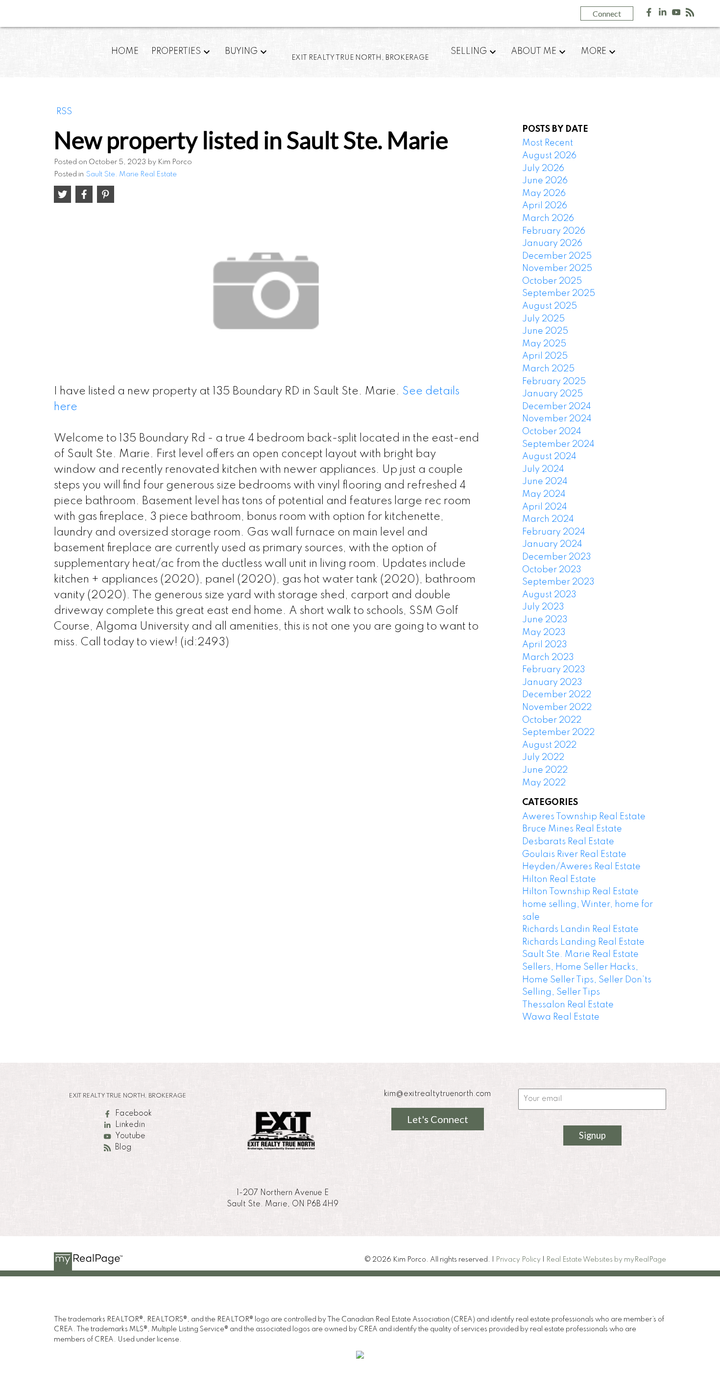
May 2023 (544, 632)
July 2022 (543, 757)
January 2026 (552, 243)
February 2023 (553, 669)
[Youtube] (676, 14)
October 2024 (551, 431)
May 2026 (544, 193)
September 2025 (558, 293)
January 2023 (552, 682)
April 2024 (544, 507)
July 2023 (543, 607)
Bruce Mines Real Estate (572, 829)
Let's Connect (437, 1119)
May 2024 (544, 494)
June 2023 (545, 619)
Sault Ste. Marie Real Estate (131, 174)
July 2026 (543, 168)
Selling (469, 51)
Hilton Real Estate (559, 879)
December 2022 (556, 694)
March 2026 (548, 218)
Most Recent (547, 143)
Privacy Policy (518, 1259)
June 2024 (545, 481)
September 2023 (558, 582)
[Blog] (690, 14)
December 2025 (557, 256)
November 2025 (557, 268)
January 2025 (552, 394)
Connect (607, 13)
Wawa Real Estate (561, 1017)
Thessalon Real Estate (568, 1005)
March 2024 (548, 519)
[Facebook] (649, 14)
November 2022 (557, 707)
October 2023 (551, 569)
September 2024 (558, 444)
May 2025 (544, 344)
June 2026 (545, 180)
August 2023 (549, 594)
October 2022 (551, 720)
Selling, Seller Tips (561, 992)
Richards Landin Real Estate (580, 929)
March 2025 (548, 369)
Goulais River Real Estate (574, 854)
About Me (533, 51)
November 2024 (557, 419)
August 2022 (549, 745)
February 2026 (553, 231)
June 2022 (545, 770)
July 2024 (543, 469)
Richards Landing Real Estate (583, 942)
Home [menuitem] (125, 51)
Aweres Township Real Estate (584, 816)
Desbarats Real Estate (568, 841)
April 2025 (545, 356)
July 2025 (543, 319)
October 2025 (552, 281)
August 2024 (549, 456)
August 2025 (549, 306)
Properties (176, 51)
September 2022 (558, 732)
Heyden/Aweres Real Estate (581, 866)
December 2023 (556, 557)
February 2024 (553, 532)
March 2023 (548, 657)
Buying (241, 51)
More (593, 51)
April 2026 (544, 205)
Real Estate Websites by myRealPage (606, 1259)
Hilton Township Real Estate (580, 891)
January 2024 (552, 544)
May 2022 (544, 783)
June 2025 (545, 331)
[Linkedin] (662, 14)
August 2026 (549, 155)
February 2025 (554, 381)
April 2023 (544, 644)
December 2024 (556, 406)
